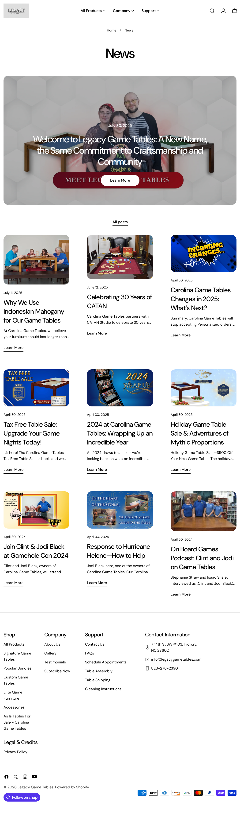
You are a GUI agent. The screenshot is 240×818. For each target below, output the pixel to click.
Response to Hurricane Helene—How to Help (118, 551)
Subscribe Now (57, 671)
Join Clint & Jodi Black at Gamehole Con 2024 (36, 551)
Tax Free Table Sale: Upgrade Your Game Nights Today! (32, 433)
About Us (52, 644)
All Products (14, 644)
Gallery (50, 653)
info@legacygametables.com (176, 659)
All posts (120, 221)
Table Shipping (97, 680)
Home (111, 30)
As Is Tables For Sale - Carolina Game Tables (17, 722)
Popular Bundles (17, 668)
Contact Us (94, 644)
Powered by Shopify (72, 787)
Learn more (120, 180)
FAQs (89, 653)
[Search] (212, 11)
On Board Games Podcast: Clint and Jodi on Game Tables (202, 558)
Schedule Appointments (106, 662)
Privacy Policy (15, 751)
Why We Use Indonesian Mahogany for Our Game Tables (34, 311)
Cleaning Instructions (103, 688)
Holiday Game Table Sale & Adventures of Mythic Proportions (200, 433)
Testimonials (55, 662)
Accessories (14, 707)
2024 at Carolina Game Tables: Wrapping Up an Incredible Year (119, 433)
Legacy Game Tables (35, 787)
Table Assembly (98, 671)
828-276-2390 (164, 668)
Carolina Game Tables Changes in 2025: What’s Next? (201, 299)
